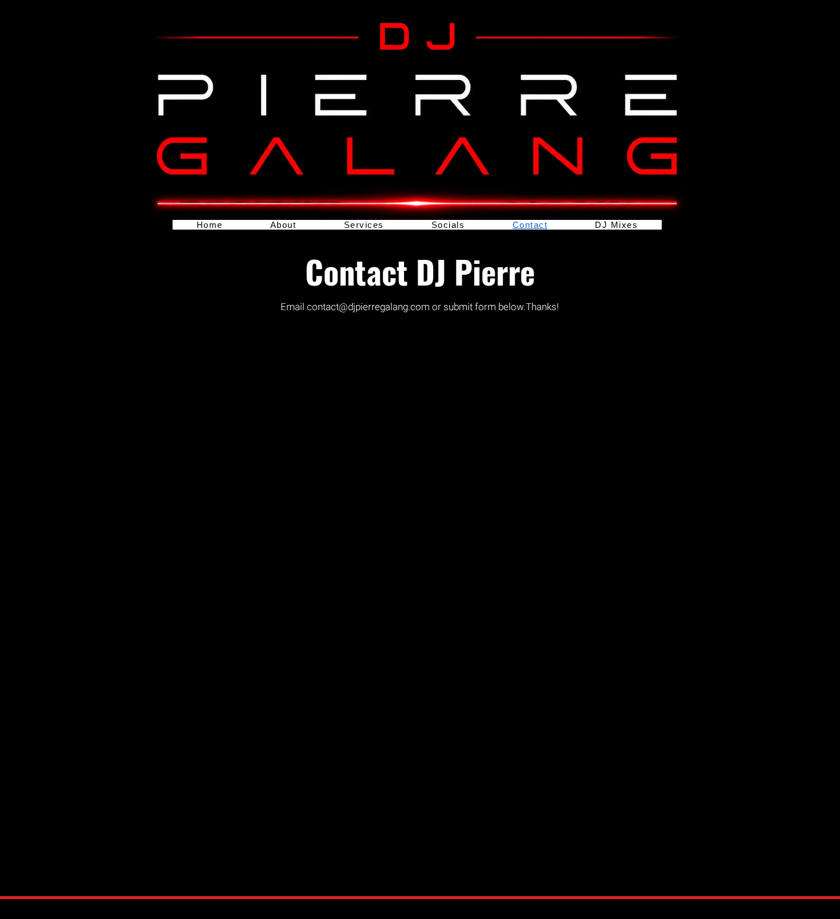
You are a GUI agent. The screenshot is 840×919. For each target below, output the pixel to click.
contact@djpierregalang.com (368, 307)
